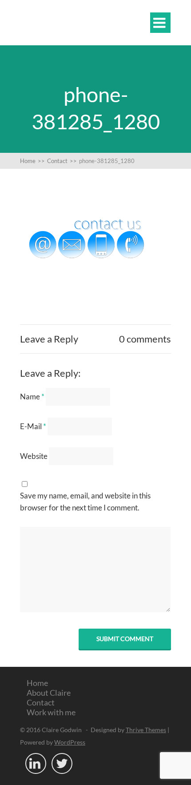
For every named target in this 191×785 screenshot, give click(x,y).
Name (32, 396)
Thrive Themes (146, 729)
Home (37, 683)
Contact (41, 702)
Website (34, 456)
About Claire (49, 692)
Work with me (51, 712)
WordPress (69, 742)
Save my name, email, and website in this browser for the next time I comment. (85, 501)
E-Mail (33, 426)
